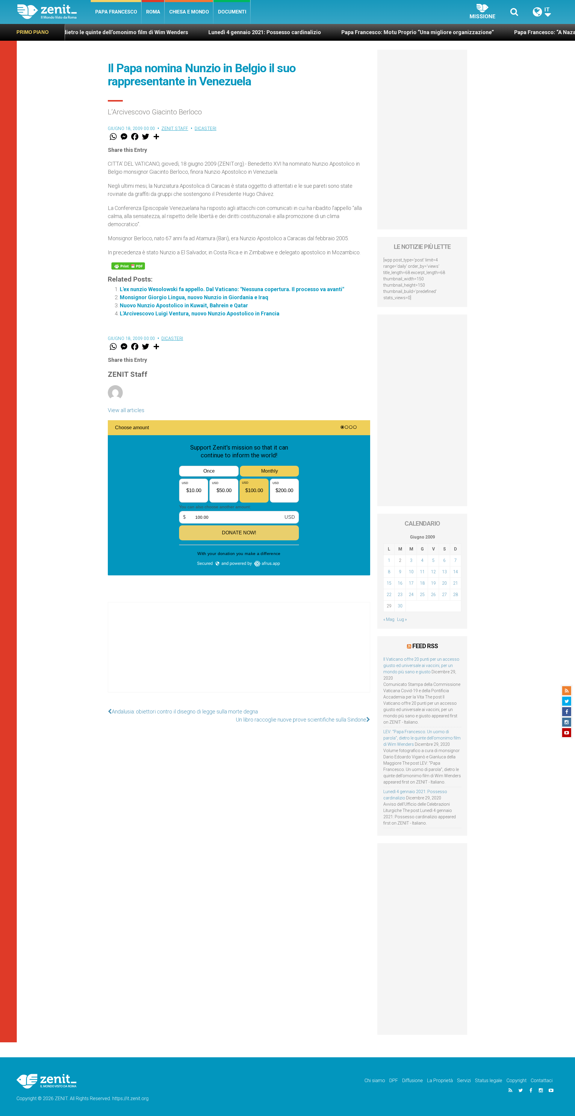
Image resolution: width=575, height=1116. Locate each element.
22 (389, 594)
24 (411, 594)
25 (422, 594)
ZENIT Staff (174, 128)
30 (400, 606)
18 (422, 583)
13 (444, 571)
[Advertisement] (239, 653)
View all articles (126, 410)
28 (455, 594)
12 (433, 571)
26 (433, 594)
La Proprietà (440, 1080)
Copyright (516, 1080)
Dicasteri (206, 128)
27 (444, 594)
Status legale (488, 1080)
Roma (153, 12)
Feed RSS (425, 646)
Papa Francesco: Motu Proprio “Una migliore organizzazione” (379, 32)
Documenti (232, 12)
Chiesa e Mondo (189, 12)
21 (455, 583)
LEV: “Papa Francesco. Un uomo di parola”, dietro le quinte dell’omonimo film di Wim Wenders (422, 738)
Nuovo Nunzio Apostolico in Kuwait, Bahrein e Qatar (184, 305)
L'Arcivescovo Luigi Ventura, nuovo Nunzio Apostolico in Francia (199, 313)
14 (455, 571)
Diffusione (412, 1080)
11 (422, 571)
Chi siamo (374, 1080)
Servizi (464, 1080)
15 (389, 583)
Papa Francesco (116, 12)
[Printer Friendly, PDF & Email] (128, 266)
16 (400, 583)
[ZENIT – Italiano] (54, 11)
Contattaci (542, 1080)
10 (411, 571)
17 (411, 583)
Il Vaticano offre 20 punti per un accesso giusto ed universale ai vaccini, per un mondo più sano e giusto (421, 665)
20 (444, 583)
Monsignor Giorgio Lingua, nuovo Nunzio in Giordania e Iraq (194, 297)
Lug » (402, 619)
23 (400, 594)
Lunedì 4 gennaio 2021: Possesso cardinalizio (226, 32)
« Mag (388, 619)
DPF (393, 1080)
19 (433, 583)
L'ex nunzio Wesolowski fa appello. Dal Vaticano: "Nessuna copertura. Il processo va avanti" (232, 289)
